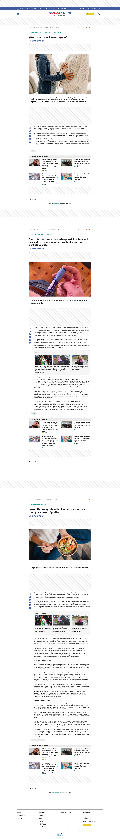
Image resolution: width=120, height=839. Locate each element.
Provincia (27, 8)
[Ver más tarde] (30, 41)
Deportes (41, 8)
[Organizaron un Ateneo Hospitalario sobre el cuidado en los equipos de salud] (66, 162)
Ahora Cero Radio (92, 8)
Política (53, 8)
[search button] (18, 9)
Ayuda (68, 831)
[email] (40, 41)
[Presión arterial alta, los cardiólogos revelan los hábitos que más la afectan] (66, 176)
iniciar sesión (56, 203)
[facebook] (35, 41)
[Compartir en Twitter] (38, 41)
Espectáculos (59, 8)
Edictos (66, 8)
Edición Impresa (83, 8)
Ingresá (100, 14)
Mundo (36, 8)
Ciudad (22, 8)
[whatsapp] (33, 41)
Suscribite (90, 14)
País (32, 8)
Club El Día (100, 8)
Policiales (47, 8)
